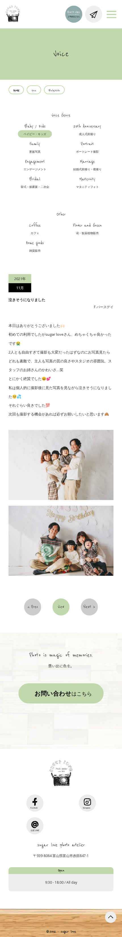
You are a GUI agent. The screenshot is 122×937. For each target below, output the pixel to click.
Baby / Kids (35, 130)
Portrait (87, 148)
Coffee (35, 229)
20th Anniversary (87, 130)
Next (87, 607)
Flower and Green (87, 229)
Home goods (35, 247)
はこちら (63, 693)
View (61, 607)
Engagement (35, 165)
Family (35, 148)
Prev (34, 607)
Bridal (35, 183)
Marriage (87, 165)
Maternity (87, 183)
